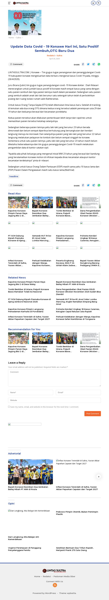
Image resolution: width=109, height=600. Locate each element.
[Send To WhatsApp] (99, 64)
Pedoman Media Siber (64, 576)
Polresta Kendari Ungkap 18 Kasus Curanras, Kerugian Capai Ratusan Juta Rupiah (89, 238)
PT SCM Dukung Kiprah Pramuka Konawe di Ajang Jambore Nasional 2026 (17, 238)
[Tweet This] (88, 64)
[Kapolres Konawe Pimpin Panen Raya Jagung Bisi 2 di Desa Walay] (18, 202)
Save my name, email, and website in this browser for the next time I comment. (44, 407)
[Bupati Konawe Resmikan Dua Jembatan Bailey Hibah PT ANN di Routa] (42, 202)
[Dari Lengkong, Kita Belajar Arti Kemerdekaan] (30, 522)
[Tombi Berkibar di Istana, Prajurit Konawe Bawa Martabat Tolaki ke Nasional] (66, 202)
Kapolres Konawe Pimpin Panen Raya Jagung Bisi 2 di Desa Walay (17, 213)
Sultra (59, 55)
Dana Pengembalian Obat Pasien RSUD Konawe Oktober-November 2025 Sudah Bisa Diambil (90, 213)
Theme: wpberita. (67, 593)
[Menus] (10, 3)
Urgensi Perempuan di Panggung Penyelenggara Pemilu (24, 549)
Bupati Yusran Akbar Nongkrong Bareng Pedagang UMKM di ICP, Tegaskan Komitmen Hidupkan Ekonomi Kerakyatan (90, 263)
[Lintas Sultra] (20, 3)
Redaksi (51, 55)
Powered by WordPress (44, 593)
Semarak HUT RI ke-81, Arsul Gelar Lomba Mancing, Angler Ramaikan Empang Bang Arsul (42, 238)
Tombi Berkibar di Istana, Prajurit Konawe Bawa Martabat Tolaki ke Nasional (65, 213)
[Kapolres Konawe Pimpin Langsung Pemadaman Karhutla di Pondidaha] (66, 227)
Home (37, 576)
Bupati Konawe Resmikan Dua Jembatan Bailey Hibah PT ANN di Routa (40, 213)
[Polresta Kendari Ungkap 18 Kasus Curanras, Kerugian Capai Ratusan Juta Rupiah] (90, 227)
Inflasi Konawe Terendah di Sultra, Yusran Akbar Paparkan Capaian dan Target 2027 (17, 263)
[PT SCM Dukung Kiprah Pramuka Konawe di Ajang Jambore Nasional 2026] (18, 227)
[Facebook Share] (83, 64)
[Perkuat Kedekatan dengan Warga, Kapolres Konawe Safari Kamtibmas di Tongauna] (42, 252)
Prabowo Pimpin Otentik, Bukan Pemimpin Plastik (77, 513)
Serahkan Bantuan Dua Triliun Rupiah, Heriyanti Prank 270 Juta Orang (74, 549)
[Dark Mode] (93, 3)
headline (13, 176)
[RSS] (55, 585)
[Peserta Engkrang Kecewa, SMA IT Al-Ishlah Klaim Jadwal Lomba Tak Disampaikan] (66, 252)
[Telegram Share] (94, 64)
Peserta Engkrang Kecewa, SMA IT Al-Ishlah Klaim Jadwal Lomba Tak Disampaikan (66, 263)
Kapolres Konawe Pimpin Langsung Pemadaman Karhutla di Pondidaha (65, 238)
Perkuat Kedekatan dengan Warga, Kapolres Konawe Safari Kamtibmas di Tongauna (42, 263)
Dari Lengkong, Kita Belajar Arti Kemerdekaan (23, 538)
